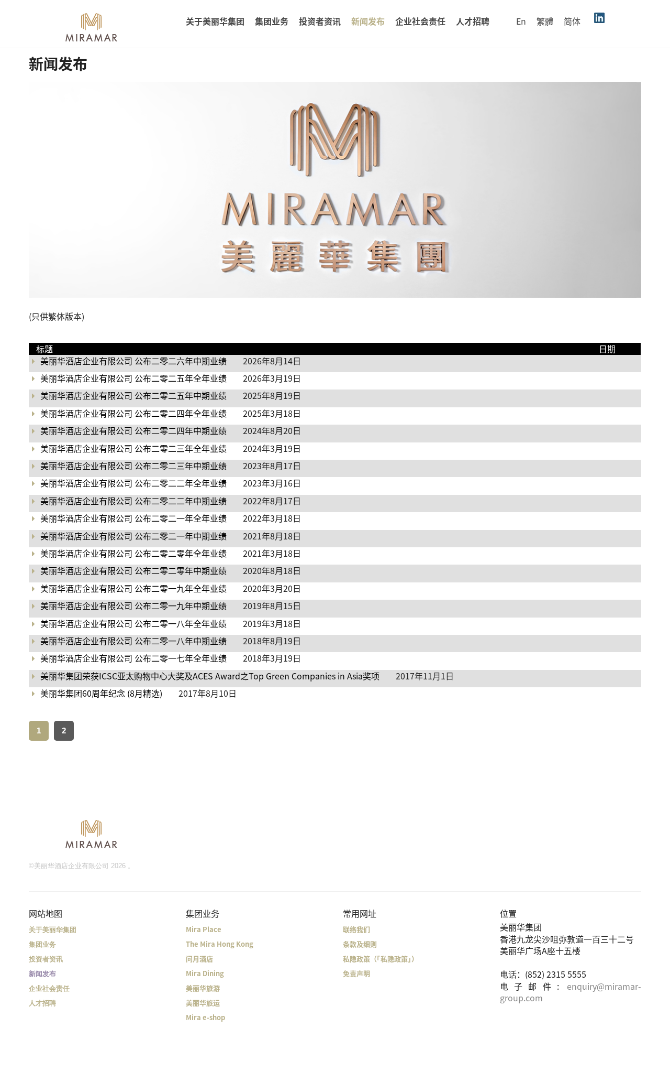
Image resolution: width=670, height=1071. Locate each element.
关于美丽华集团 (215, 21)
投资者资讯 (320, 21)
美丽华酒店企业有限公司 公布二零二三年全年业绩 (133, 448)
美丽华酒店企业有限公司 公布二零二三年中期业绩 (133, 465)
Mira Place (203, 929)
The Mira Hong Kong (219, 944)
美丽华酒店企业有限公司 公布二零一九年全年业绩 (133, 588)
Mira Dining (205, 973)
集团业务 (271, 21)
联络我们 (356, 929)
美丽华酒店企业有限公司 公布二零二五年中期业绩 (133, 395)
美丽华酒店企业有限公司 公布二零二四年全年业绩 (133, 413)
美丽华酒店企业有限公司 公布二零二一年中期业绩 (133, 535)
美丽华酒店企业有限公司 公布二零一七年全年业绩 (133, 658)
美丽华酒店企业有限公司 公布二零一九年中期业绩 (133, 605)
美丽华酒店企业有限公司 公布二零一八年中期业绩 (133, 640)
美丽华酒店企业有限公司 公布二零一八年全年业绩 (133, 623)
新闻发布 (368, 21)
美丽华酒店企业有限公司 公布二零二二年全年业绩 (133, 483)
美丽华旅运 (203, 1003)
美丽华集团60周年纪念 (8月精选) (101, 693)
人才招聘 (472, 21)
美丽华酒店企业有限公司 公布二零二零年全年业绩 (133, 553)
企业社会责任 (420, 21)
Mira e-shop (205, 1017)
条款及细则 (360, 944)
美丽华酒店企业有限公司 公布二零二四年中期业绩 (133, 430)
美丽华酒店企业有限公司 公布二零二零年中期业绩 (133, 570)
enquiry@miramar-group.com (570, 992)
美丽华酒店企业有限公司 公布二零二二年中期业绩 (133, 500)
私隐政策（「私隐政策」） (380, 959)
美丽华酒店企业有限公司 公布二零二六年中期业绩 (133, 360)
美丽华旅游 (203, 988)
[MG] (91, 833)
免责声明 (356, 973)
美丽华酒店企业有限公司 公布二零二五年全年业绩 (133, 378)
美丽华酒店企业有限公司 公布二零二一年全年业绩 (133, 518)
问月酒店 (199, 959)
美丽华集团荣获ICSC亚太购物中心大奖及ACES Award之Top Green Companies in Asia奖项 (209, 675)
